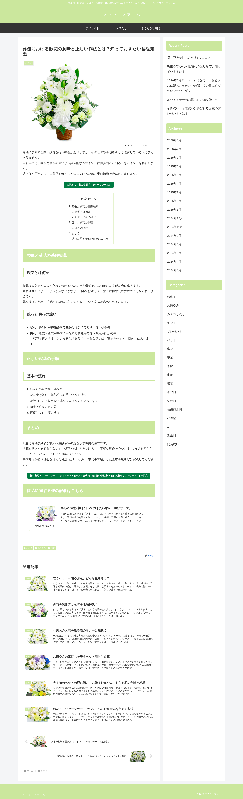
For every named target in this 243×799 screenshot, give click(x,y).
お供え (29, 548)
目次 (84, 199)
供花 (53, 548)
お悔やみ (42, 548)
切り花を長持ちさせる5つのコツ (188, 57)
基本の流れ (81, 227)
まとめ (76, 233)
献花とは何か (83, 211)
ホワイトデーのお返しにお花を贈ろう (192, 99)
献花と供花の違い (85, 217)
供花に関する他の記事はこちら (90, 238)
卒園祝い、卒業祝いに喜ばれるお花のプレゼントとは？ (194, 111)
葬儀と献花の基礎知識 (85, 206)
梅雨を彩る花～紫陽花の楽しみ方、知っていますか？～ (194, 69)
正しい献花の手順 (82, 222)
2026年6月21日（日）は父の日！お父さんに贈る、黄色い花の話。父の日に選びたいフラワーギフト (194, 86)
